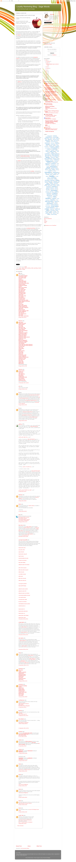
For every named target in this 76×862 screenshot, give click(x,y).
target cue (19, 81)
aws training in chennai (23, 518)
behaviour (47, 143)
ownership (55, 183)
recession (48, 193)
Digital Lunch (47, 127)
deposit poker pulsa (22, 547)
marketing (53, 177)
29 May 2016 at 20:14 (22, 317)
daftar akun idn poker (22, 578)
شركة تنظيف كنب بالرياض (27, 466)
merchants (47, 180)
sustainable (52, 210)
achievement (49, 135)
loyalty (51, 176)
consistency (47, 150)
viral (57, 213)
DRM (58, 158)
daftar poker (21, 576)
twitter (50, 212)
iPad (46, 173)
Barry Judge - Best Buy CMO (50, 91)
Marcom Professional (48, 218)
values (54, 213)
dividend (54, 158)
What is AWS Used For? (23, 714)
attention (49, 139)
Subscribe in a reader (48, 44)
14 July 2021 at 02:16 (22, 707)
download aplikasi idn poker (23, 558)
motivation (55, 181)
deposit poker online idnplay (23, 615)
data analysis (48, 155)
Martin (20, 504)
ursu (19, 386)
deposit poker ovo (22, 613)
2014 (46, 70)
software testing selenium (23, 723)
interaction (55, 172)
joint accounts (50, 173)
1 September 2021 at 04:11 (23, 715)
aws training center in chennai (24, 517)
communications (54, 147)
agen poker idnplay (22, 562)
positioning (48, 186)
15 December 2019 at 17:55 (23, 665)
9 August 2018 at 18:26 (23, 420)
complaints (54, 149)
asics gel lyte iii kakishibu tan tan (31, 400)
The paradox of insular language (50, 99)
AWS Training (21, 704)
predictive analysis (49, 187)
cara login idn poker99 (23, 539)
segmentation (50, 203)
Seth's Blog (47, 98)
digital (57, 157)
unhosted (54, 212)
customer (47, 153)
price (56, 187)
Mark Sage (52, 14)
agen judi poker (21, 551)
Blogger (49, 857)
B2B (51, 140)
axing (20, 652)
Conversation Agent (49, 101)
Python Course (27, 769)
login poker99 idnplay (22, 585)
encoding (32, 171)
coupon (56, 150)
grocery (52, 168)
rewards (52, 200)
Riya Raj (20, 710)
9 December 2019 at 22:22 (23, 634)
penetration (53, 184)
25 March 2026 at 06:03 (23, 797)
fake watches (21, 530)
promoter (56, 189)
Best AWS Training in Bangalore (24, 705)
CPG (47, 151)
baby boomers (56, 140)
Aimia (53, 138)
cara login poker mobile (23, 599)
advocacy (47, 138)
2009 (46, 77)
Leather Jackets (31, 505)
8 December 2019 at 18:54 (23, 536)
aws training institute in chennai (24, 519)
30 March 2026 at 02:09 (23, 804)
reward (53, 198)
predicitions (54, 186)
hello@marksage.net (50, 21)
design (47, 157)
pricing (47, 189)
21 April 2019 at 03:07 (22, 491)
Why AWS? (20, 713)
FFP (57, 163)
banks (48, 141)
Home (29, 846)
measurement (49, 178)
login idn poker (21, 556)
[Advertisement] (28, 837)
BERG (46, 125)
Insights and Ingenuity (49, 131)
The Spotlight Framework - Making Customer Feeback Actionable (50, 116)
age (50, 138)
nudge (47, 183)
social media (54, 206)
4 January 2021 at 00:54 (23, 696)
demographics (55, 156)
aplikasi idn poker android (23, 588)
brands (47, 144)
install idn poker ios (22, 605)
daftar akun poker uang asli (23, 569)
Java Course (21, 769)
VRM (48, 214)
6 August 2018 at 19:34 (23, 404)
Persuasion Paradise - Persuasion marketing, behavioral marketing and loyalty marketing (51, 121)
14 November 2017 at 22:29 (23, 382)
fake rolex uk (21, 525)
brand (56, 143)
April (47, 66)
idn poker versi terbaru (23, 560)
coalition (56, 146)
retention (47, 198)
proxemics (47, 190)
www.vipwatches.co (25, 535)
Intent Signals (47, 96)
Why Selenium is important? (23, 722)
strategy (23, 269)
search (56, 202)
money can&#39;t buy (48, 181)
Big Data (52, 143)
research (19, 35)
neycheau (20, 731)
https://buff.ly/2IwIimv (31, 439)
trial (57, 211)
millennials (52, 180)
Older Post (39, 846)
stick (56, 207)
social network (50, 207)
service (55, 203)
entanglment (49, 162)
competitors (49, 149)
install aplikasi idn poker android (24, 603)
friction (48, 166)
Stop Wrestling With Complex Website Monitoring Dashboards (51, 89)
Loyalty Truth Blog (48, 114)
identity (57, 169)
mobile (57, 180)
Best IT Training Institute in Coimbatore (25, 822)
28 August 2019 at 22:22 (23, 521)
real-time (56, 191)
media (55, 178)
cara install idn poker (22, 597)
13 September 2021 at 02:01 (24, 728)
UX (50, 213)
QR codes (51, 191)
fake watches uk (23, 661)
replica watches (29, 526)
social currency (54, 204)
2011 (46, 74)
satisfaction (56, 201)
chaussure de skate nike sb (27, 411)
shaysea (20, 749)
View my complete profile (48, 24)
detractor (52, 157)
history (46, 169)
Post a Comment (20, 825)
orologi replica (21, 622)
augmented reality (55, 139)
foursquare (53, 164)
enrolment (55, 161)
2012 (46, 73)
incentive (50, 170)
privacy (51, 189)
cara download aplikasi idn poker (24, 595)
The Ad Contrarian (48, 103)
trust (46, 212)
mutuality (50, 182)
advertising (55, 137)
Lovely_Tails (21, 815)
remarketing (55, 195)
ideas (53, 169)
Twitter (45, 222)
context (52, 150)
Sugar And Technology (49, 104)
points (54, 185)
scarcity (48, 202)
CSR (55, 152)
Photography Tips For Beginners (50, 123)
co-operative (51, 146)
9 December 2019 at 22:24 (23, 649)
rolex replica (27, 531)
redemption (48, 194)
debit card (46, 156)
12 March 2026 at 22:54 (23, 771)
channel (50, 145)
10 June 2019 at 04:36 (23, 511)
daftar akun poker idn (22, 580)
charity (54, 145)
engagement (49, 161)
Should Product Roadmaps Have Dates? (51, 112)
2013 (46, 71)
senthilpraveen (21, 700)
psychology (54, 190)
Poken (58, 185)
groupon (56, 168)
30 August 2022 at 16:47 (23, 760)
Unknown (20, 320)
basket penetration (54, 141)
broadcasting (53, 144)
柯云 (19, 273)
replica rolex (26, 662)
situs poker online (22, 549)
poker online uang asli (22, 567)
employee (56, 159)
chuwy (42, 857)
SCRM (52, 202)
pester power (50, 185)
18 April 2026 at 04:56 (22, 823)
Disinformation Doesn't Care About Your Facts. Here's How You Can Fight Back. (51, 85)
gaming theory (54, 167)
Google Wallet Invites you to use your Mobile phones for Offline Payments (51, 129)
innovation (48, 172)
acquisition (48, 137)
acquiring (54, 135)
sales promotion (19, 269)
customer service (55, 153)
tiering (51, 211)
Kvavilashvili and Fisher (31, 228)
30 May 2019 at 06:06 (22, 500)
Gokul (20, 774)
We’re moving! (47, 126)
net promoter (55, 182)
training (54, 211)
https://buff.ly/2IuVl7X (34, 426)
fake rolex (37, 527)
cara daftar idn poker (22, 574)
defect (51, 156)
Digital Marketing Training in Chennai (25, 803)
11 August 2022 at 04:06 (23, 753)
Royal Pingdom (48, 87)
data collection (55, 155)
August (47, 62)
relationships (54, 194)
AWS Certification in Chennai (24, 703)
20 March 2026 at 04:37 (23, 785)
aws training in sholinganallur (24, 520)
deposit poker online (22, 617)
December (48, 61)
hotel (50, 169)
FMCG (47, 164)
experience (47, 163)
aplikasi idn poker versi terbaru (24, 564)
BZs (57, 144)
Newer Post (19, 846)
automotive (47, 140)
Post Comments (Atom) (25, 848)
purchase (46, 191)
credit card (52, 151)
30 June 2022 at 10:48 (23, 736)
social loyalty (47, 206)
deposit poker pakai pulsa (23, 611)
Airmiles (57, 138)
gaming (48, 167)
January (47, 68)
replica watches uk (27, 527)
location (54, 174)
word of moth (53, 214)
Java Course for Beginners (23, 784)
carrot (46, 145)
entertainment (54, 162)
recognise (54, 193)
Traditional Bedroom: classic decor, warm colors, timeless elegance (52, 93)
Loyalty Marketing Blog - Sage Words (33, 6)
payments (47, 184)
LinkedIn (45, 221)
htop (19, 514)
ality (45, 139)
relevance (49, 195)
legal (50, 174)
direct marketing (48, 158)
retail (54, 197)
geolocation (48, 168)
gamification (53, 166)
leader (55, 173)
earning (46, 159)
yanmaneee (21, 668)
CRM (52, 152)
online (51, 183)
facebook (53, 163)
